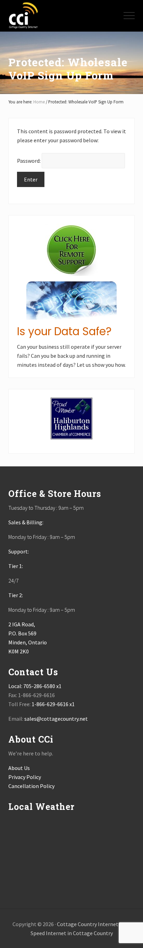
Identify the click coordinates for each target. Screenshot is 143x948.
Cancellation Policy (31, 785)
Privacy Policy (24, 776)
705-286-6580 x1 (42, 686)
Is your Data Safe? (64, 331)
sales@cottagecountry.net (56, 718)
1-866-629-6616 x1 (53, 704)
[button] (129, 15)
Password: (29, 160)
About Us (19, 767)
